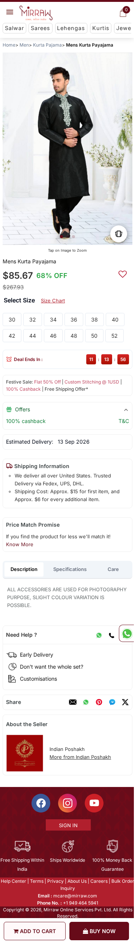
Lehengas (71, 28)
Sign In (67, 825)
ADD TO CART (37, 931)
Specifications (70, 569)
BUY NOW (102, 931)
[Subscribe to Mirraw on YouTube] (93, 803)
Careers (98, 881)
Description (24, 569)
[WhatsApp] (99, 635)
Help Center (13, 881)
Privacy (55, 881)
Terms (36, 881)
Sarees (40, 28)
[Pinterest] (99, 702)
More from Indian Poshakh (80, 757)
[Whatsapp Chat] (126, 633)
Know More (19, 544)
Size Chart (53, 301)
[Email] (72, 702)
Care (113, 569)
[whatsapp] (86, 702)
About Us (76, 881)
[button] (61, 236)
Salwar (14, 28)
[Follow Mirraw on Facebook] (40, 803)
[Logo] (36, 13)
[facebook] (112, 702)
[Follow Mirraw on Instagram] (67, 803)
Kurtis (101, 28)
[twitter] (125, 702)
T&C (123, 421)
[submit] (122, 273)
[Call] (111, 635)
